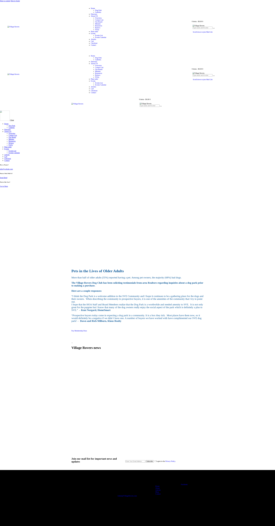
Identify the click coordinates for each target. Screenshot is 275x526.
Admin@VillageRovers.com (127, 496)
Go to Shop (4, 186)
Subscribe (150, 461)
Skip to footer (15, 1)
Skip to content (5, 1)
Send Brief (3, 178)
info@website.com (6, 169)
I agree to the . (166, 461)
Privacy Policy (170, 461)
